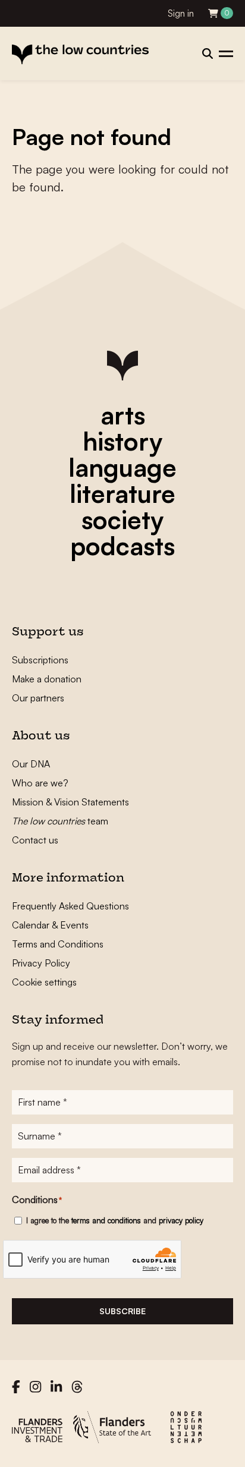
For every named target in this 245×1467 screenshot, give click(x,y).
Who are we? (40, 783)
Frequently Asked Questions (70, 906)
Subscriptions (40, 660)
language (122, 467)
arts (122, 414)
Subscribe (122, 1311)
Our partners (38, 698)
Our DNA (31, 764)
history (122, 441)
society (122, 519)
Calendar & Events (50, 925)
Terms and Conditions (57, 944)
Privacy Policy (41, 963)
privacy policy (181, 1220)
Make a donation (46, 679)
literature (122, 493)
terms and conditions (106, 1220)
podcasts (122, 545)
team (60, 821)
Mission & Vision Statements (70, 802)
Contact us (35, 840)
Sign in (181, 13)
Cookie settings (44, 982)
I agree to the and (114, 1220)
